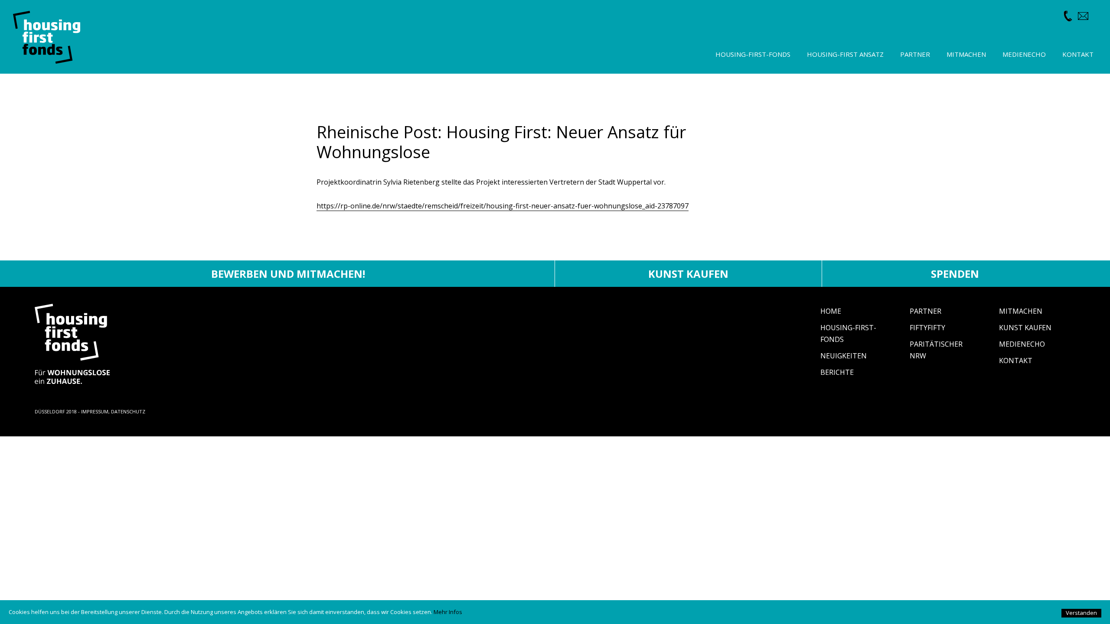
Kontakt (1015, 360)
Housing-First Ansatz (845, 54)
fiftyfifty (927, 327)
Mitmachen (1020, 311)
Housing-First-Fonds (752, 54)
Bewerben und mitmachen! (288, 273)
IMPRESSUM (94, 411)
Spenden (955, 273)
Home (830, 311)
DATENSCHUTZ (128, 411)
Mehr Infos (448, 612)
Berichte (837, 372)
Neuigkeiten (843, 356)
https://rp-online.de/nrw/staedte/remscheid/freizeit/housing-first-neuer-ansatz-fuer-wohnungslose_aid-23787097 (503, 206)
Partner (925, 311)
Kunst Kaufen (1025, 327)
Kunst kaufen (688, 273)
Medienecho (1022, 344)
